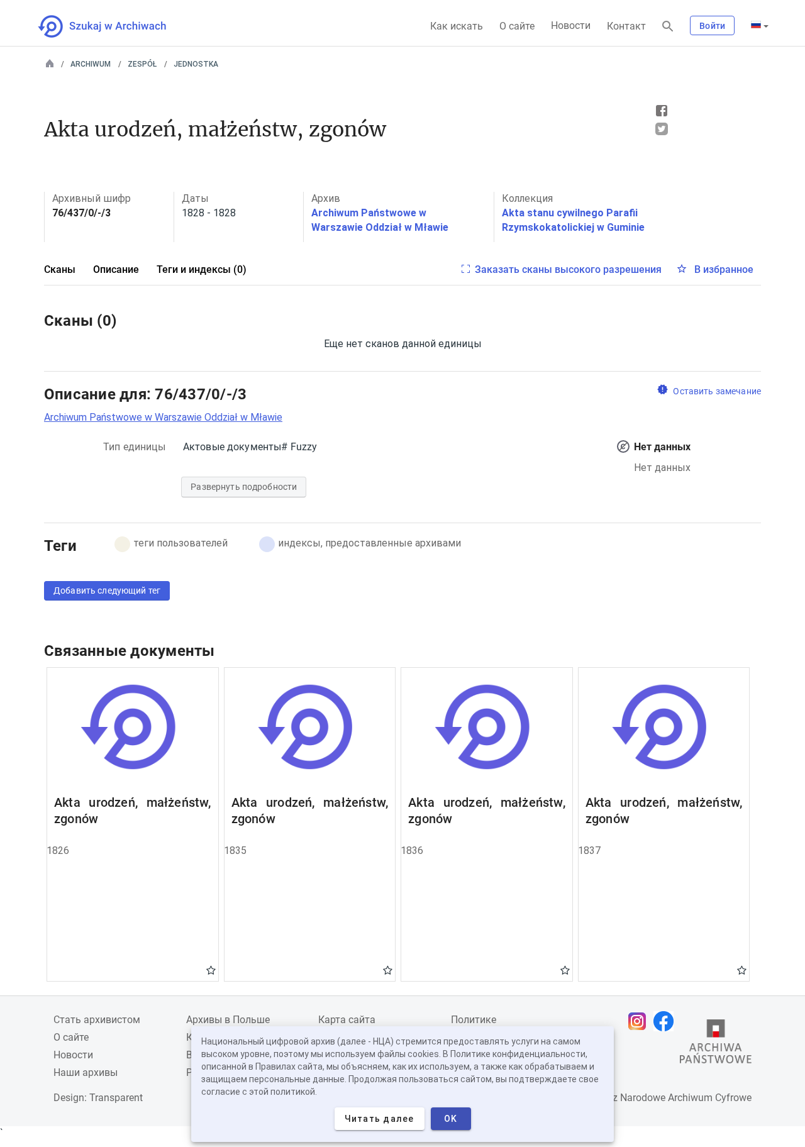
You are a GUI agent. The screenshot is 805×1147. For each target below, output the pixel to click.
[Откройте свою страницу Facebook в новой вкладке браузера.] (666, 1021)
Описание (116, 269)
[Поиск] (668, 27)
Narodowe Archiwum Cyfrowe (686, 1098)
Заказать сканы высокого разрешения (568, 269)
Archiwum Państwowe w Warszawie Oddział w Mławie (163, 417)
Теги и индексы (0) (202, 269)
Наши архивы (85, 1072)
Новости (571, 25)
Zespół (142, 64)
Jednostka (196, 64)
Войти (712, 26)
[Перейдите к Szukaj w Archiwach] (113, 26)
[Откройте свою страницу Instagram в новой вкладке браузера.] (640, 1021)
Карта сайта (346, 1020)
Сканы (59, 269)
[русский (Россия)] (760, 25)
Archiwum (90, 64)
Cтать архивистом (96, 1020)
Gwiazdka (211, 969)
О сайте (517, 26)
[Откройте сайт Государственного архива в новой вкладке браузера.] (716, 1044)
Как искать (456, 26)
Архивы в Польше (228, 1020)
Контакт (626, 26)
